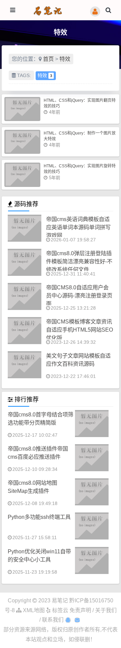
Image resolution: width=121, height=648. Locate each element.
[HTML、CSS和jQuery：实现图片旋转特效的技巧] (22, 175)
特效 (64, 59)
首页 (48, 59)
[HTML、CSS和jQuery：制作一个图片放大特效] (22, 142)
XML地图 (33, 610)
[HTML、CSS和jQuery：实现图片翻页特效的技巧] (22, 109)
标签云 (59, 610)
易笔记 (60, 600)
